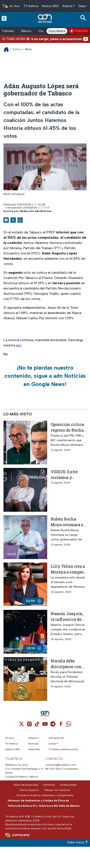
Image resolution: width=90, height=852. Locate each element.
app (19, 345)
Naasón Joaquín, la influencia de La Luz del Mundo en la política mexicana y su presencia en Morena (68, 616)
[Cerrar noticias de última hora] (85, 39)
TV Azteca (31, 6)
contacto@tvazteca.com (60, 764)
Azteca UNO (50, 6)
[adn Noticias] (45, 18)
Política (17, 49)
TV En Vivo (81, 30)
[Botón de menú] (4, 18)
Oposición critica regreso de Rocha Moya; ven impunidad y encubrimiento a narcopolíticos (67, 427)
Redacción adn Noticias (36, 211)
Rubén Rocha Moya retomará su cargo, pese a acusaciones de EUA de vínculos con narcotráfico (68, 521)
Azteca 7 (68, 6)
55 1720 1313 (52, 768)
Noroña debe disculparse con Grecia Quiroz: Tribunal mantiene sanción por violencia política (69, 663)
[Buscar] (84, 18)
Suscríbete (56, 31)
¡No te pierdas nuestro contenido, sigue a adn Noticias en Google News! (45, 375)
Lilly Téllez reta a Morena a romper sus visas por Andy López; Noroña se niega (68, 569)
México (26, 31)
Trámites (8, 31)
